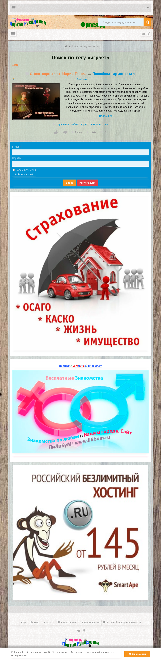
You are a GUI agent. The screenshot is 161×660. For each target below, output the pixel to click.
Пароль (16, 158)
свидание (95, 124)
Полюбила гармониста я (113, 73)
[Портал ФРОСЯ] (28, 22)
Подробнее (105, 116)
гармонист (63, 124)
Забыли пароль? (24, 174)
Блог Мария (82, 79)
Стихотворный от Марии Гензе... (58, 73)
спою (105, 124)
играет (84, 124)
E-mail (15, 146)
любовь (75, 124)
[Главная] (66, 46)
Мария (78, 132)
